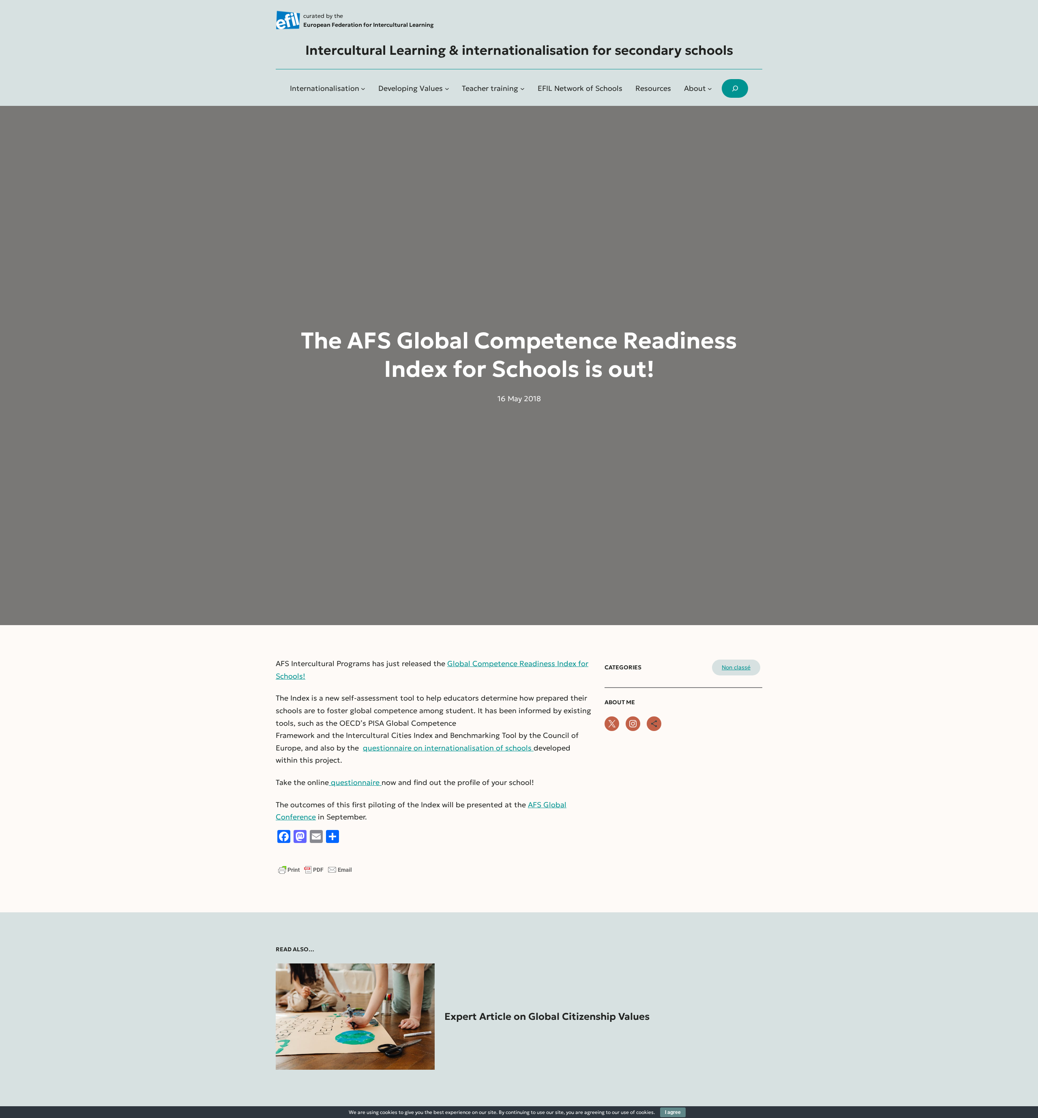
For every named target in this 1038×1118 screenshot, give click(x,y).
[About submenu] (710, 88)
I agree (673, 1112)
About (695, 88)
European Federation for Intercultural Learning (368, 24)
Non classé (736, 667)
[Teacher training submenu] (522, 88)
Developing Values (410, 88)
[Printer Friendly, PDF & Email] (315, 873)
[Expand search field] (735, 88)
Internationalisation (324, 88)
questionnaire (355, 782)
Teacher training (490, 88)
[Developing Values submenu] (447, 88)
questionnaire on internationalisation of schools (448, 747)
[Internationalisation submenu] (363, 88)
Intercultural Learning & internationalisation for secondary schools (519, 50)
